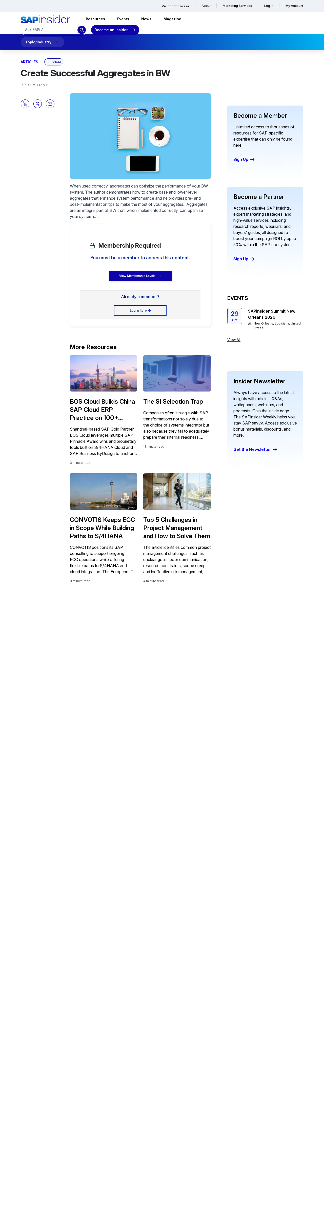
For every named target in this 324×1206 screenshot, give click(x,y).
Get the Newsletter (252, 449)
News (146, 19)
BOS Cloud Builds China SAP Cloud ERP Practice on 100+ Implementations (102, 410)
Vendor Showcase (175, 6)
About (206, 6)
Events (123, 19)
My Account (294, 6)
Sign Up (240, 159)
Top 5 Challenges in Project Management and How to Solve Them (176, 528)
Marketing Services (237, 6)
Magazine (172, 19)
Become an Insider (111, 30)
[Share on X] (37, 103)
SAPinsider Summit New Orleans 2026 (271, 314)
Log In (268, 6)
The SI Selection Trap (173, 401)
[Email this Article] (50, 103)
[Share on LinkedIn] (25, 103)
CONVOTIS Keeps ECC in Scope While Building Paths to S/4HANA (102, 528)
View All (233, 339)
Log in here (138, 310)
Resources (95, 19)
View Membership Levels (137, 276)
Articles (29, 62)
